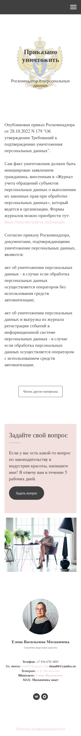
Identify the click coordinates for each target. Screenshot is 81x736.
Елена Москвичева (49, 675)
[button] (26, 493)
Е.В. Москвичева (48, 671)
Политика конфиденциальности (40, 728)
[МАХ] (44, 696)
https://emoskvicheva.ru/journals (34, 222)
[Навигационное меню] (73, 7)
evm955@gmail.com (35, 666)
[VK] (36, 696)
